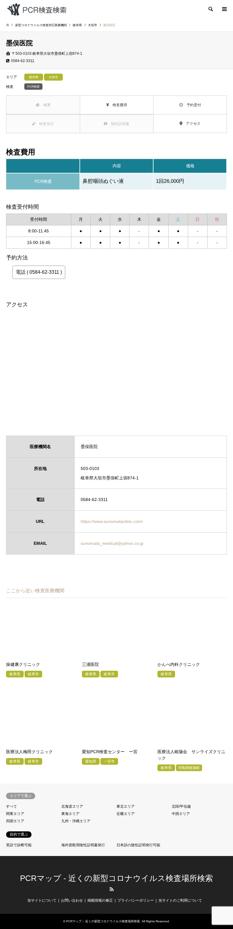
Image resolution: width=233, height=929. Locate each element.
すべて (11, 806)
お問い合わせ (72, 900)
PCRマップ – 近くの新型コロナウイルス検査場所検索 (103, 921)
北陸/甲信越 (181, 806)
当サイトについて (41, 900)
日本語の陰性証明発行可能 (138, 845)
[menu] (224, 9)
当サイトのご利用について (180, 900)
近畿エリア (125, 814)
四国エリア (15, 821)
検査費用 (118, 105)
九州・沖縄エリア (75, 821)
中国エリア (181, 814)
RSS (112, 889)
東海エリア (70, 814)
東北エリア (125, 806)
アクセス (191, 123)
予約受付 (192, 105)
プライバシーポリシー (135, 900)
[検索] (210, 9)
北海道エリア (72, 806)
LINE (122, 889)
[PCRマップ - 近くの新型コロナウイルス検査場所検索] (36, 9)
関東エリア (15, 814)
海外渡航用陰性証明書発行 (83, 845)
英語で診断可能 (19, 845)
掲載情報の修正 (100, 900)
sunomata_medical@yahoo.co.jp (112, 543)
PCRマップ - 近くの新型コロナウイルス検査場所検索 (116, 878)
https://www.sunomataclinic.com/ (112, 521)
